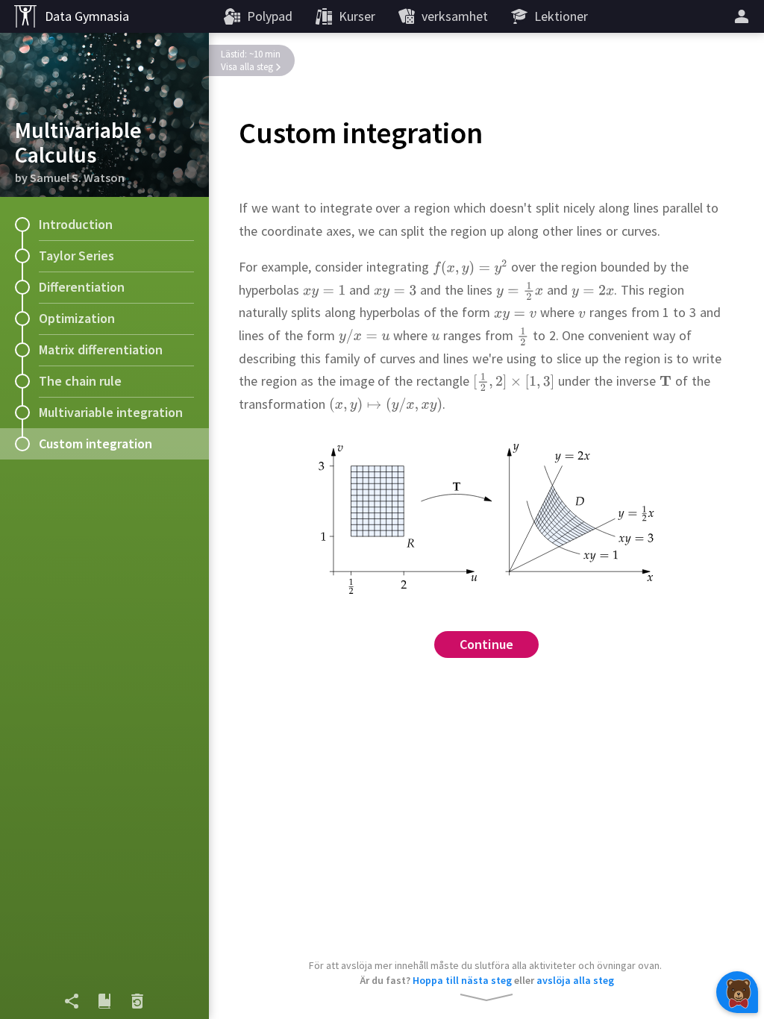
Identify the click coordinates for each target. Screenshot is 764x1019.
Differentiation (82, 286)
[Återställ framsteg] (137, 1001)
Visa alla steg (247, 66)
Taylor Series (76, 255)
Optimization (77, 318)
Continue (487, 644)
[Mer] (744, 16)
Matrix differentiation (101, 349)
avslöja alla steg (575, 980)
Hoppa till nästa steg (462, 980)
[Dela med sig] (71, 1001)
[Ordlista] (104, 1001)
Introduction (76, 224)
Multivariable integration (111, 412)
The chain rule (80, 380)
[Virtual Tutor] (737, 992)
